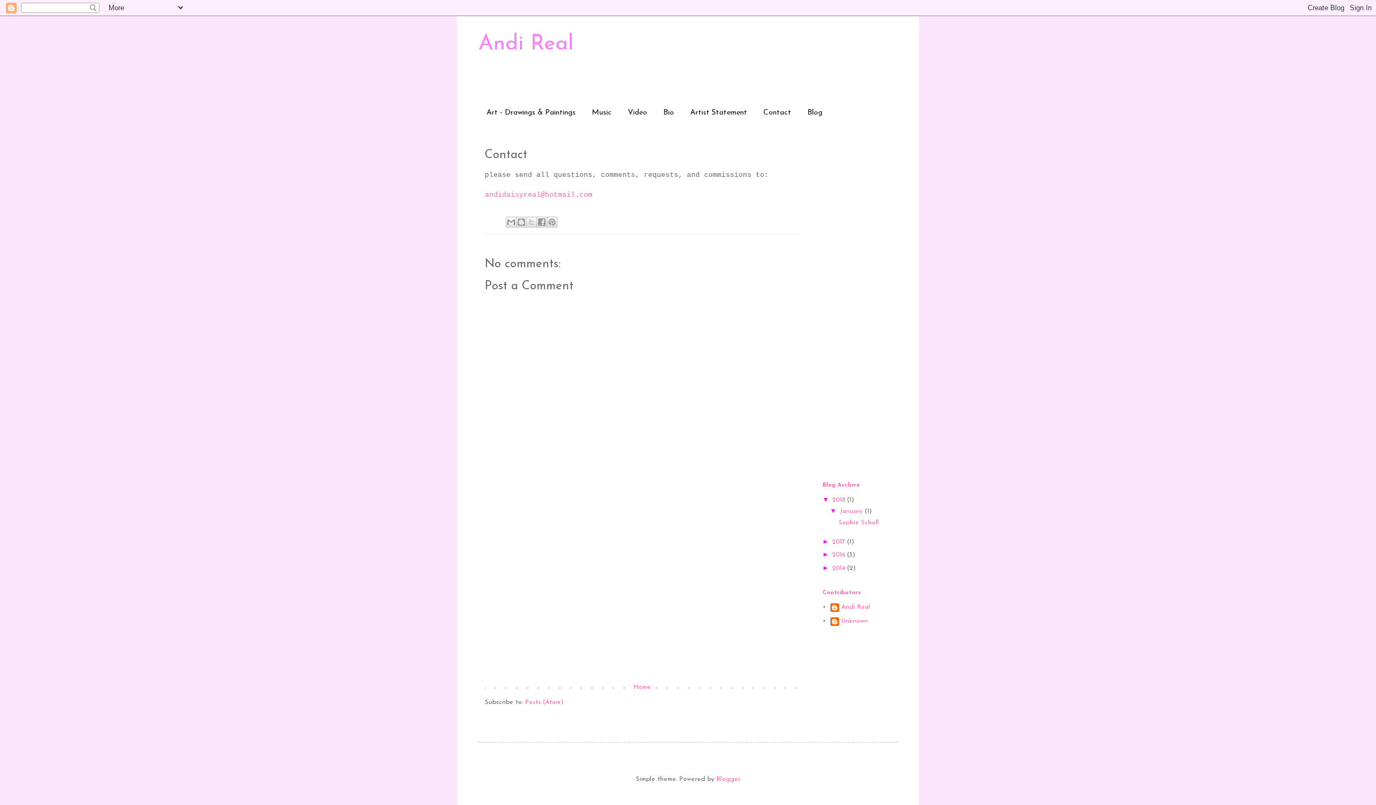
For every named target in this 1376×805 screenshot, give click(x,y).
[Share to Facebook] (541, 222)
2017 (839, 542)
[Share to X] (531, 222)
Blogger (728, 779)
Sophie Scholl (858, 522)
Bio (668, 113)
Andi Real (526, 44)
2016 (839, 555)
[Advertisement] (642, 603)
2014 (839, 568)
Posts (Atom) (544, 702)
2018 (839, 500)
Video (637, 113)
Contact (777, 113)
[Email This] (511, 222)
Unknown (854, 621)
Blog (814, 113)
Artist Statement (718, 113)
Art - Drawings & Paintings (531, 113)
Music (602, 113)
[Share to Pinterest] (552, 222)
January (852, 511)
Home (642, 687)
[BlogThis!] (521, 222)
